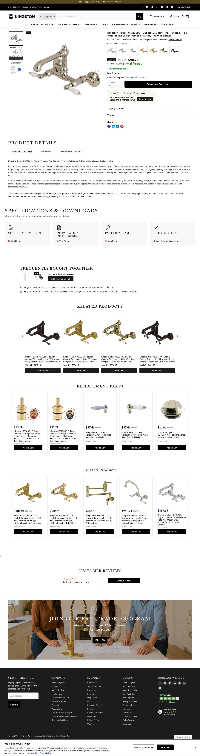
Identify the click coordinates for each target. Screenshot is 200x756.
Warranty (91, 724)
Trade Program (43, 7)
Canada (184, 7)
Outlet (25, 7)
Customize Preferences (143, 747)
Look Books (127, 712)
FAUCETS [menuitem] (62, 24)
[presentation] (22, 336)
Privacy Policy (93, 720)
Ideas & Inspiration (131, 690)
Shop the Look (129, 686)
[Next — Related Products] (184, 493)
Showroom (127, 724)
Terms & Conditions (60, 720)
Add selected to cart (60, 279)
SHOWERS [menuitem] (89, 24)
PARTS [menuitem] (134, 24)
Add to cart (43, 370)
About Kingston (58, 682)
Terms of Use (13, 736)
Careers (55, 686)
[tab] (22, 151)
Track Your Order (94, 686)
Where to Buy (58, 690)
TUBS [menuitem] (103, 24)
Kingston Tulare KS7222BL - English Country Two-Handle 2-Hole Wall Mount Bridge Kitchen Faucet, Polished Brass (64, 519)
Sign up (14, 704)
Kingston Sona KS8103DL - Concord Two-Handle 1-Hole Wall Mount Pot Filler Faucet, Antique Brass (99, 519)
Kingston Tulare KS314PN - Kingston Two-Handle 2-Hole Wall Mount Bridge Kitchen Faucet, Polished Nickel (135, 519)
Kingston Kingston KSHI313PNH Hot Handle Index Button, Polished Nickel (172, 434)
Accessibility (57, 709)
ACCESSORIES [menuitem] (118, 24)
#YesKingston (128, 697)
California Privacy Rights (62, 712)
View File (16, 241)
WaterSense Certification (167, 241)
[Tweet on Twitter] (113, 126)
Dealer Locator (58, 694)
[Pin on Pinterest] (122, 126)
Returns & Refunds (95, 712)
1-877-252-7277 (14, 7)
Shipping (91, 709)
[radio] (112, 50)
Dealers (33, 7)
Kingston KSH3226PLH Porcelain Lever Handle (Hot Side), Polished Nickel (98, 434)
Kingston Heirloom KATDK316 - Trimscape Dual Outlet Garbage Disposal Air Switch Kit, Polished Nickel (70, 291)
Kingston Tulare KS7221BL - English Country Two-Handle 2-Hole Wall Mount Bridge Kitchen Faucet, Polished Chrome (172, 520)
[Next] (99, 71)
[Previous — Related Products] (16, 493)
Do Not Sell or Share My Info (64, 716)
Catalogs (126, 709)
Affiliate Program (59, 701)
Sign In (176, 16)
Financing (91, 694)
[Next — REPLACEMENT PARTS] (184, 409)
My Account (92, 690)
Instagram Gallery (130, 701)
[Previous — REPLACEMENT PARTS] (16, 409)
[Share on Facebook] (109, 126)
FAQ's (89, 701)
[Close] (196, 747)
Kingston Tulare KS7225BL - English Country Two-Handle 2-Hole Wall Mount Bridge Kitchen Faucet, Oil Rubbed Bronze (42, 359)
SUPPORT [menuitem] (166, 24)
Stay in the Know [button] (21, 678)
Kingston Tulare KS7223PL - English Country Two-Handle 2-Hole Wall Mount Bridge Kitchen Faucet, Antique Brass (118, 359)
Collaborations (129, 705)
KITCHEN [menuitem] (31, 24)
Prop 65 (55, 705)
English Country (175, 39)
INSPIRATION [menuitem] (149, 24)
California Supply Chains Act (59, 736)
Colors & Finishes (130, 716)
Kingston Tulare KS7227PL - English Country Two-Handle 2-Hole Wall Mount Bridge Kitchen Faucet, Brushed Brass (80, 359)
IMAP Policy (92, 716)
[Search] (139, 16)
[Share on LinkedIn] (117, 126)
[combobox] (96, 16)
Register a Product (95, 705)
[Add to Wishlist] (98, 33)
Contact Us (92, 682)
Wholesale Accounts (60, 697)
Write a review (124, 580)
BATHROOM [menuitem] (47, 24)
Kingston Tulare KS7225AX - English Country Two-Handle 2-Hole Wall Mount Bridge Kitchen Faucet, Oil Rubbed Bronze (157, 359)
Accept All (165, 747)
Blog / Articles (129, 694)
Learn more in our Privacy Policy (38, 753)
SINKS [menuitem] (76, 24)
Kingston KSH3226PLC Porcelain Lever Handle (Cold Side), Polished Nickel (134, 434)
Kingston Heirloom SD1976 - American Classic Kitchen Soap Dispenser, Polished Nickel (63, 287)
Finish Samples (129, 720)
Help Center (92, 697)
